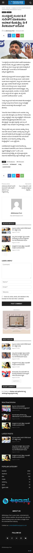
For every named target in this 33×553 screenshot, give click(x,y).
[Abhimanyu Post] (3, 31)
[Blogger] (7, 538)
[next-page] (6, 254)
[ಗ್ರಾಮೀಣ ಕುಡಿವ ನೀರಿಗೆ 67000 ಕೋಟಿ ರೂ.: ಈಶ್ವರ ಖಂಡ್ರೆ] (6, 230)
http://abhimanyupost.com (16, 215)
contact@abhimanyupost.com (18, 525)
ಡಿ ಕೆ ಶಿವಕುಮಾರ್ (13, 164)
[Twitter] (13, 35)
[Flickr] (16, 538)
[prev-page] (3, 254)
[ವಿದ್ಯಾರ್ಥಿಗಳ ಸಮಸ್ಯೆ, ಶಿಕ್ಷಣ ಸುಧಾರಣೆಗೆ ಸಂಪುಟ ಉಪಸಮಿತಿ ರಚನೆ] (6, 248)
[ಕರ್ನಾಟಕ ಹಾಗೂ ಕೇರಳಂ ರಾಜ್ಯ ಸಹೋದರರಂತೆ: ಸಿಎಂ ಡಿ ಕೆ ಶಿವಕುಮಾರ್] (6, 417)
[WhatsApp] (22, 35)
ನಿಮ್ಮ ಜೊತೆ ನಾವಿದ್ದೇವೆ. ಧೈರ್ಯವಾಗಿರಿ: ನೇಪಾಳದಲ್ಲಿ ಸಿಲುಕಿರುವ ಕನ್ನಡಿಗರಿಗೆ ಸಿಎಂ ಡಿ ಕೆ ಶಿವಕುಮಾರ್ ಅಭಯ (21, 238)
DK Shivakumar (11, 161)
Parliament (5, 164)
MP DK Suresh (20, 161)
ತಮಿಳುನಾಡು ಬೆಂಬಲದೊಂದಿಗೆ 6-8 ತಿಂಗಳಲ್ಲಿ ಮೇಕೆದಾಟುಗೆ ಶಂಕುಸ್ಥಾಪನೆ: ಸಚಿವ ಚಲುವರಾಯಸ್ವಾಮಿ (20, 373)
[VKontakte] (25, 538)
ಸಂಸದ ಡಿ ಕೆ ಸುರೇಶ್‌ (6, 167)
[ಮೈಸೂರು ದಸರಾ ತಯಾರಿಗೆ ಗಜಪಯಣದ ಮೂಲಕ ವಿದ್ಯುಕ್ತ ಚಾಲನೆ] (6, 408)
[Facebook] (9, 35)
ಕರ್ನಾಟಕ (8, 8)
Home (3, 8)
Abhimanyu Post (10, 30)
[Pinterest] (18, 35)
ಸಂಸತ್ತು (19, 164)
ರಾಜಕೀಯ (9, 12)
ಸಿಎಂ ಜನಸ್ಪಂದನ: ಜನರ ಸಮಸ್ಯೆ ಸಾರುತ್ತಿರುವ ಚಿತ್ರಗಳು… (25, 188)
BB (30, 551)
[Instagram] (21, 538)
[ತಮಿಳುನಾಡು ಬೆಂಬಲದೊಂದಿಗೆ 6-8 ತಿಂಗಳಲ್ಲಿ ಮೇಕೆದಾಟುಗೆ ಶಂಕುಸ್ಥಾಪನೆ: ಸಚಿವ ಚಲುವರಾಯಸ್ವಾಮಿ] (6, 374)
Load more (16, 381)
